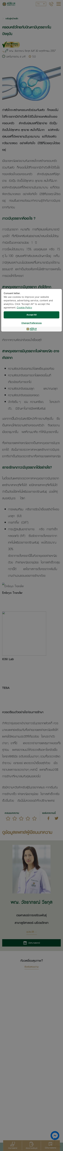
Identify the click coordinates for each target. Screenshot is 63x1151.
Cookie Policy (24, 307)
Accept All (32, 315)
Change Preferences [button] (31, 323)
